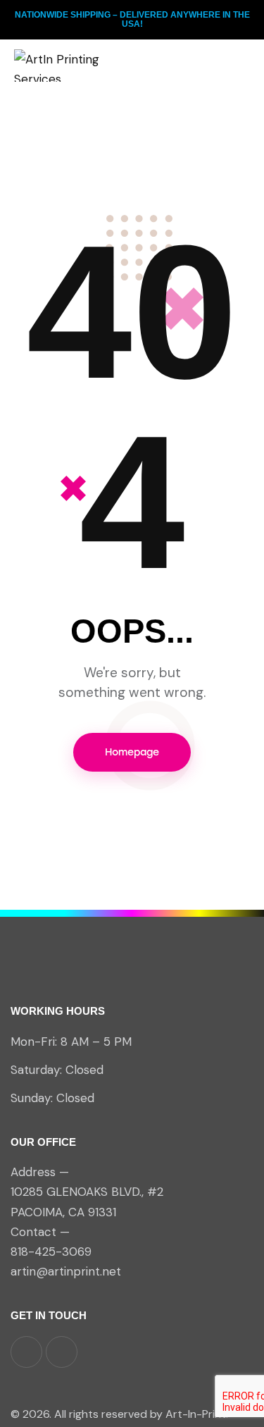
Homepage (132, 752)
